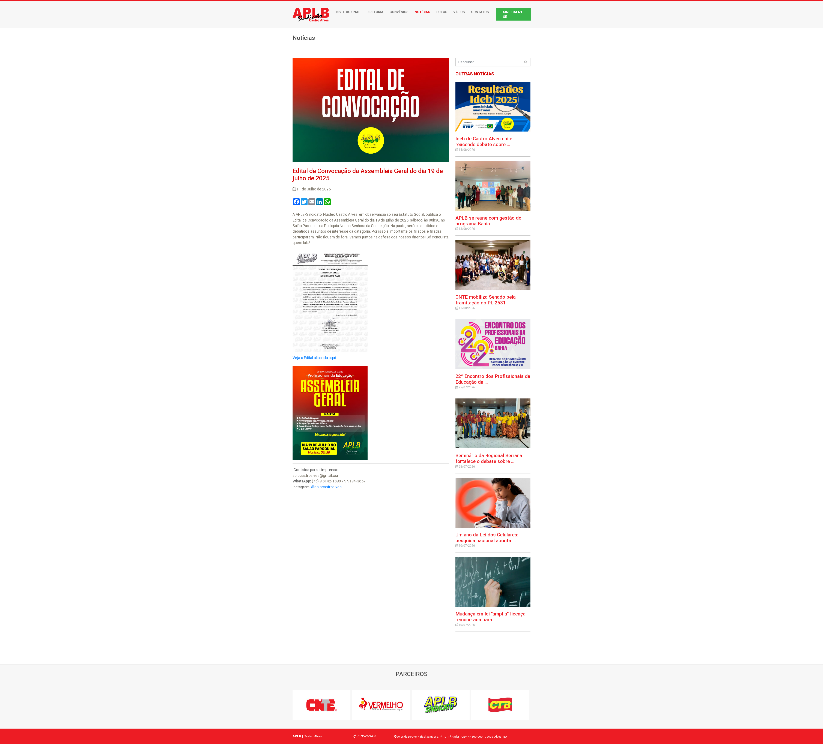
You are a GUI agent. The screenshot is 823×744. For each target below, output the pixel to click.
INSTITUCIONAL (347, 12)
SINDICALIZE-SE (513, 14)
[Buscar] (525, 62)
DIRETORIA (374, 12)
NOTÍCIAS (422, 12)
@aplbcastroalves (326, 487)
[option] (322, 705)
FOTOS (441, 12)
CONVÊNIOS (399, 12)
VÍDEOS (459, 12)
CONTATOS (480, 12)
